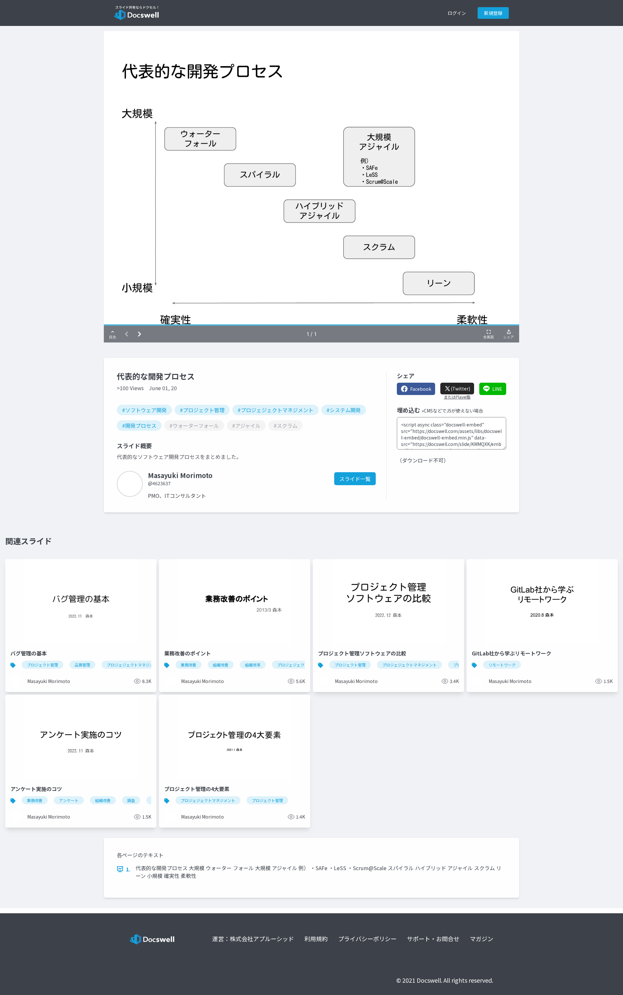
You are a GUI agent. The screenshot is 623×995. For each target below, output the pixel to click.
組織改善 (220, 664)
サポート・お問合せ (433, 938)
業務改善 (188, 664)
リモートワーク (502, 664)
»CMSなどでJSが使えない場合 (452, 410)
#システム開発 (343, 410)
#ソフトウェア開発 (144, 410)
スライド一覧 (355, 479)
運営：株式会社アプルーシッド (253, 938)
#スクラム (286, 425)
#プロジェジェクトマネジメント (275, 410)
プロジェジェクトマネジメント (134, 664)
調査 (131, 800)
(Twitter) (460, 388)
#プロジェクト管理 (202, 410)
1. (128, 869)
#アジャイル (246, 425)
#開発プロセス (139, 425)
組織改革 (253, 664)
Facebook (420, 389)
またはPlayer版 (457, 397)
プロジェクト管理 (42, 664)
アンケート (69, 800)
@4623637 (159, 483)
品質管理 (82, 664)
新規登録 (493, 13)
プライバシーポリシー (367, 938)
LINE (497, 389)
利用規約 (316, 938)
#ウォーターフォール (194, 425)
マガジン (481, 938)
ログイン (457, 13)
